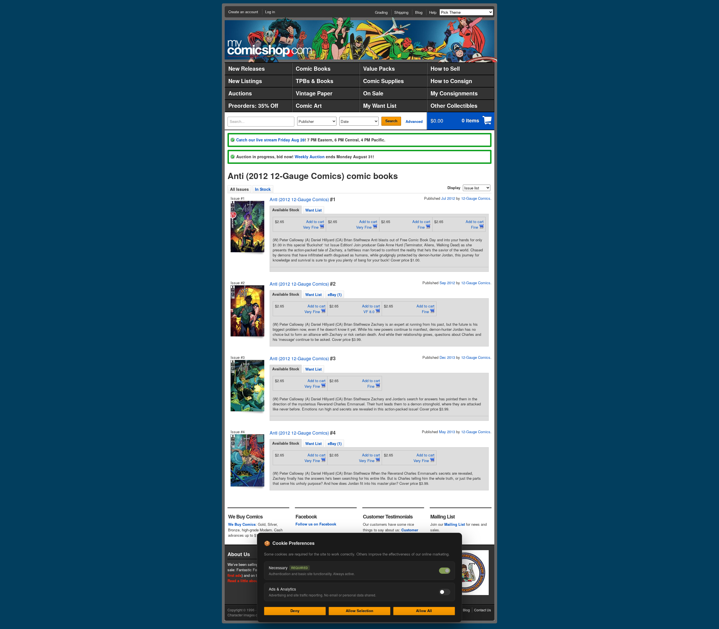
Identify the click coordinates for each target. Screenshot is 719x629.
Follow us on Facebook (315, 524)
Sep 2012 (447, 282)
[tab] (286, 210)
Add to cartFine (421, 224)
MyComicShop (269, 48)
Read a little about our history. (253, 580)
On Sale (373, 93)
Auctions (240, 93)
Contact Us (482, 609)
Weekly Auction (310, 156)
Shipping (401, 12)
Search (391, 120)
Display (453, 187)
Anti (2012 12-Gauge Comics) (299, 199)
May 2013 (447, 431)
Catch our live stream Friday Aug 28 (270, 140)
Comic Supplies (383, 81)
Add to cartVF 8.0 (371, 308)
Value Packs (379, 68)
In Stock (263, 189)
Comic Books (313, 68)
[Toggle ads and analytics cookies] (444, 592)
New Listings (245, 81)
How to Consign (451, 81)
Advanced (414, 121)
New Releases (246, 68)
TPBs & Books (314, 81)
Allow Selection (360, 610)
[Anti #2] (247, 310)
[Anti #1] (247, 226)
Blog (418, 12)
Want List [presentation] (313, 210)
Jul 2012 (448, 198)
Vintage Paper (314, 93)
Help (432, 12)
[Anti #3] (247, 385)
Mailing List (454, 524)
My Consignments (454, 93)
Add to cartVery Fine (313, 224)
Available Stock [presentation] (285, 209)
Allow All (424, 610)
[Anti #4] (247, 460)
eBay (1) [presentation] (335, 294)
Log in (270, 11)
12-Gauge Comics (475, 198)
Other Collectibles (454, 105)
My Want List (380, 105)
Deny (294, 610)
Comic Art (309, 105)
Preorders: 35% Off (253, 105)
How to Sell (445, 68)
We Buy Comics (242, 524)
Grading (381, 12)
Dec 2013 (447, 357)
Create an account (243, 11)
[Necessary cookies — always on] (444, 571)
